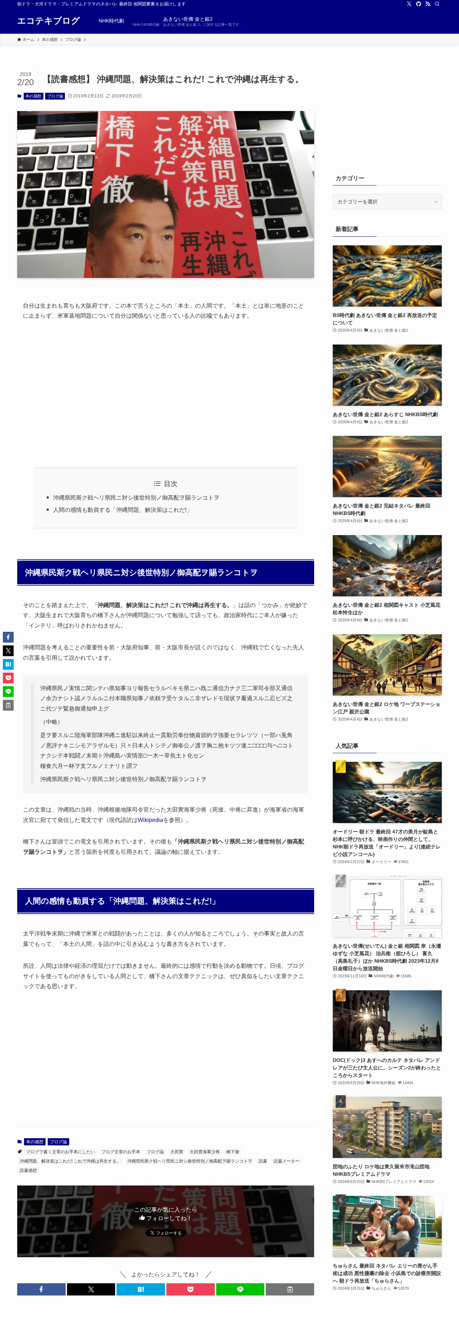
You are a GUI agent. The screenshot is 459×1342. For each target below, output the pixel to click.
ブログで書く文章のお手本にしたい (60, 1151)
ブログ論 (55, 96)
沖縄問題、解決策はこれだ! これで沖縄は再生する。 (70, 1161)
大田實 (176, 1151)
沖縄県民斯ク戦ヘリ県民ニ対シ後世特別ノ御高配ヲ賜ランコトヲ (136, 498)
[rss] (427, 4)
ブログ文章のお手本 (120, 1151)
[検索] (437, 4)
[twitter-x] (409, 4)
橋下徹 (232, 1151)
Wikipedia (150, 820)
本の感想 (33, 96)
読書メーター (286, 1161)
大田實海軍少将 (205, 1151)
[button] (41, 1289)
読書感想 (28, 1170)
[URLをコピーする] (290, 1289)
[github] (418, 4)
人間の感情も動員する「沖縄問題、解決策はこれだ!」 (122, 510)
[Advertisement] (165, 394)
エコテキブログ (48, 20)
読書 (263, 1161)
